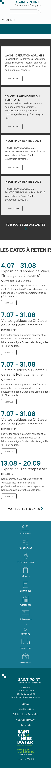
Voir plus (9, 303)
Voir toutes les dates (24, 509)
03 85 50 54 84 (28, 693)
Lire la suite (13, 79)
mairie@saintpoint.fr (30, 697)
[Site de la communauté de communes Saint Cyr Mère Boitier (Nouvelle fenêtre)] (25, 738)
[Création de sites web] (30, 759)
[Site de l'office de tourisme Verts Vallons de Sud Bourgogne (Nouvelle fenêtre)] (25, 751)
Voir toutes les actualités (25, 224)
